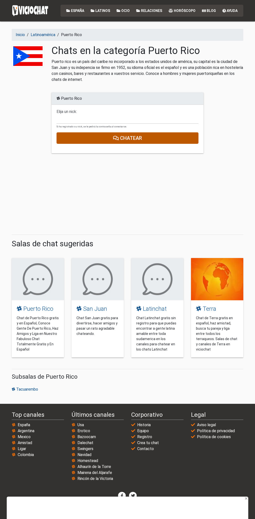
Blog (211, 11)
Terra (208, 308)
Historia (144, 424)
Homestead (87, 460)
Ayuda (232, 11)
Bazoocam (86, 436)
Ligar (22, 448)
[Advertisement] (127, 194)
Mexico (24, 436)
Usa (80, 424)
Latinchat (154, 308)
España (77, 11)
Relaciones (151, 11)
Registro (144, 436)
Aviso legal (206, 424)
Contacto (145, 448)
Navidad (84, 454)
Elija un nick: (67, 112)
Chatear (130, 138)
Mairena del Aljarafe (94, 472)
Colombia (26, 454)
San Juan (94, 308)
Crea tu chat (148, 442)
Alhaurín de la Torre (94, 466)
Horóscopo (184, 11)
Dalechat (85, 442)
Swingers (85, 448)
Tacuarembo (26, 389)
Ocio (125, 11)
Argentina (26, 430)
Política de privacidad (216, 430)
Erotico (83, 430)
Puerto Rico (37, 308)
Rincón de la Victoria (95, 478)
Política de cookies (214, 436)
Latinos (102, 11)
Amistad (25, 442)
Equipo (143, 430)
